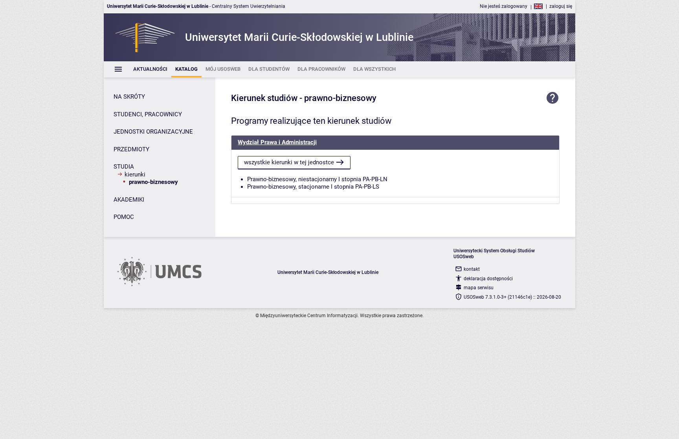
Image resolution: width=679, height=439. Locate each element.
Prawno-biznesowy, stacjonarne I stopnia (300, 186)
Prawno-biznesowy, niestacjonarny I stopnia (304, 179)
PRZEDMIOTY (131, 149)
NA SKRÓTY (129, 96)
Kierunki (135, 174)
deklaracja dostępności (488, 278)
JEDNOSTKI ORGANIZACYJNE (153, 131)
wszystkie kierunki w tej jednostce (289, 162)
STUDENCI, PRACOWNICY (148, 114)
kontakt (472, 269)
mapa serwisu (479, 287)
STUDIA (124, 166)
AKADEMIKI (129, 199)
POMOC (124, 216)
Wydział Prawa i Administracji (277, 142)
